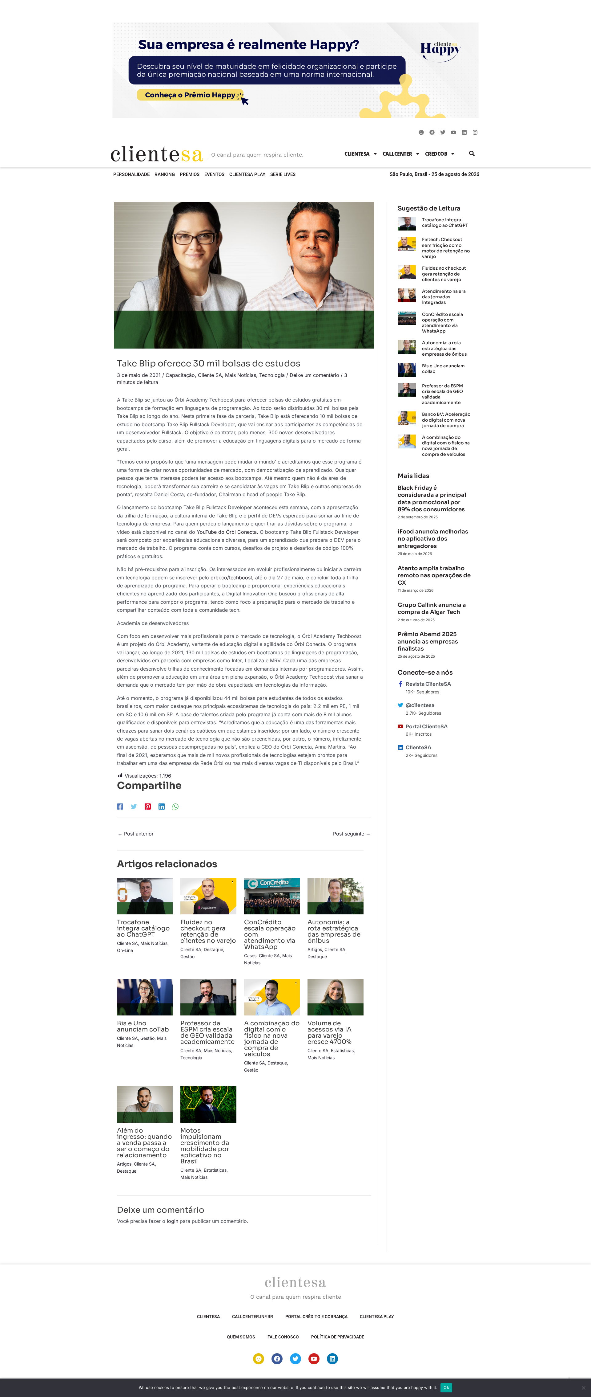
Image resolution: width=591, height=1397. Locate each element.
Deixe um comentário (314, 375)
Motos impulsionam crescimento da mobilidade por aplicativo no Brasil (204, 1146)
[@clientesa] (400, 705)
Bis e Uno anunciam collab (143, 1026)
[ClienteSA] (400, 747)
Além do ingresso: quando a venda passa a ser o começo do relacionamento (144, 1143)
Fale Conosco (283, 1336)
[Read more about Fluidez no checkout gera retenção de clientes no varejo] (208, 896)
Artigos (315, 949)
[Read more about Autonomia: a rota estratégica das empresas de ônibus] (335, 896)
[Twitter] (134, 806)
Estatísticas (342, 1050)
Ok (446, 1387)
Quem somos (241, 1336)
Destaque (213, 949)
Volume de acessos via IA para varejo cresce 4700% (330, 1032)
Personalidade (131, 174)
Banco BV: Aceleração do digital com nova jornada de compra (446, 419)
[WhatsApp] (175, 806)
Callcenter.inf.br (252, 1316)
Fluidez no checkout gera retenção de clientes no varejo (208, 931)
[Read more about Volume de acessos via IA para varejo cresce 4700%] (335, 997)
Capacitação (180, 375)
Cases (250, 955)
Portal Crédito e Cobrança (316, 1316)
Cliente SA (210, 375)
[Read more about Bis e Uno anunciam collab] (145, 997)
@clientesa (420, 705)
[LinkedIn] (162, 806)
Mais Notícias (240, 375)
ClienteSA (357, 153)
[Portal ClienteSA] (400, 726)
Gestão (187, 956)
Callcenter (397, 153)
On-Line (125, 950)
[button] (472, 154)
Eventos (214, 174)
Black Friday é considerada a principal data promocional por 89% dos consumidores (432, 498)
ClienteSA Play (247, 174)
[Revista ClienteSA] (400, 684)
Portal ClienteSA (427, 726)
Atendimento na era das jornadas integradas (444, 296)
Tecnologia (272, 375)
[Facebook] (120, 806)
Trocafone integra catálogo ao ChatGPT (143, 928)
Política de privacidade (337, 1336)
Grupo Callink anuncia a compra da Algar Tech (432, 608)
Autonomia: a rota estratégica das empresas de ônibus (334, 931)
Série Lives (283, 174)
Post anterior (136, 834)
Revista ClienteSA (428, 684)
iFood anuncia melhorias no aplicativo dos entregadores (433, 538)
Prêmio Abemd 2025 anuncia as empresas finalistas (428, 641)
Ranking (165, 174)
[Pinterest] (148, 806)
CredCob (436, 153)
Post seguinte (352, 834)
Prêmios (189, 174)
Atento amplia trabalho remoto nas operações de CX (434, 575)
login (172, 1221)
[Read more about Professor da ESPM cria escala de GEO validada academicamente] (208, 997)
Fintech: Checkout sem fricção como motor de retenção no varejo (446, 248)
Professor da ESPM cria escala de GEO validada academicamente (207, 1032)
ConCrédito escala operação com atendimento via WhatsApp (442, 323)
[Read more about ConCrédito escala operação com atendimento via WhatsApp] (272, 896)
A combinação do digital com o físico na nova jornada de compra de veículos (272, 1038)
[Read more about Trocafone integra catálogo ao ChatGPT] (145, 896)
